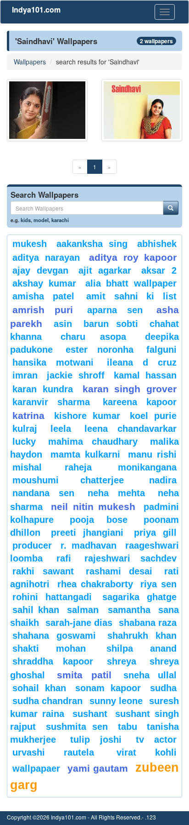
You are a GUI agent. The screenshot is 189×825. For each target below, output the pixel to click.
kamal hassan (145, 375)
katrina (28, 415)
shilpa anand (141, 648)
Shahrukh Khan (142, 635)
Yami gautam (97, 768)
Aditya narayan (46, 257)
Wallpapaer (36, 768)
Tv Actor (156, 739)
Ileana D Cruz (142, 362)
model (41, 219)
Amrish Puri (42, 309)
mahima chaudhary (93, 441)
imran (25, 375)
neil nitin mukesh (93, 506)
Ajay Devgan (40, 270)
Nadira (163, 480)
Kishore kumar (87, 416)
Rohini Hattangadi (52, 597)
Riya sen (158, 584)
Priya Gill (155, 532)
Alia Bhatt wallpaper (131, 283)
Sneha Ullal (150, 675)
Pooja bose (99, 520)
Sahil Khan (35, 610)
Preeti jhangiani (87, 532)
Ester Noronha (99, 349)
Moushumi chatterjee (68, 480)
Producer (32, 545)
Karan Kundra (42, 389)
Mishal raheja (52, 467)
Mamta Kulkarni (85, 454)
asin (63, 324)
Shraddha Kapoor (52, 661)
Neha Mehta (116, 493)
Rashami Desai (119, 571)
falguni (161, 349)
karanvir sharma (51, 402)
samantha (129, 610)
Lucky (24, 441)
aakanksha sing (92, 244)
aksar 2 (159, 270)
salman (85, 610)
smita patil (84, 675)
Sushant (89, 714)
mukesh (29, 244)
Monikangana (147, 467)
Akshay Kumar (44, 283)
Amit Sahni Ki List (131, 296)
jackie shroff (75, 375)
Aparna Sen (115, 310)
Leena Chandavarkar (130, 429)
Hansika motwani (53, 362)
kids (26, 219)
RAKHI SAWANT (43, 571)
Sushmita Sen (77, 727)
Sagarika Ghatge (139, 597)
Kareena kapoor (140, 402)
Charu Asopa (94, 337)
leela (60, 429)
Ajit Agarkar (105, 270)
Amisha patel (43, 296)
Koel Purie (153, 416)
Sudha (163, 688)
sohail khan (39, 688)
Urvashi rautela (53, 752)
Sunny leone (116, 701)
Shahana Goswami (54, 635)
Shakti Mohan (49, 648)
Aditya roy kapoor (133, 257)
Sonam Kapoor (108, 688)
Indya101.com (36, 9)
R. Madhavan (89, 545)
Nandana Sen (43, 493)
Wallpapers (30, 61)
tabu (127, 727)
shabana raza (148, 623)
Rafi (63, 558)
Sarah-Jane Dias (78, 623)
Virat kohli (147, 752)
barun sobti (111, 324)
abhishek (157, 244)
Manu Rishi (152, 454)
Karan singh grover (130, 389)
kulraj (24, 429)
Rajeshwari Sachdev (130, 558)
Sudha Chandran (47, 701)
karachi (60, 219)
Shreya (121, 661)
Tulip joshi (96, 739)
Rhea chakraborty (95, 584)
